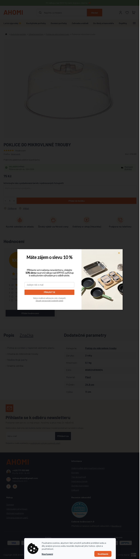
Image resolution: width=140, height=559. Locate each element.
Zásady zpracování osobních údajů (49, 301)
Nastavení (47, 554)
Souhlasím (103, 554)
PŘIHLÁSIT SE (49, 292)
